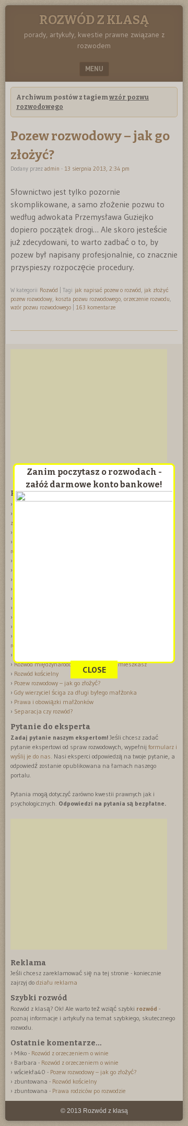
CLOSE (94, 669)
